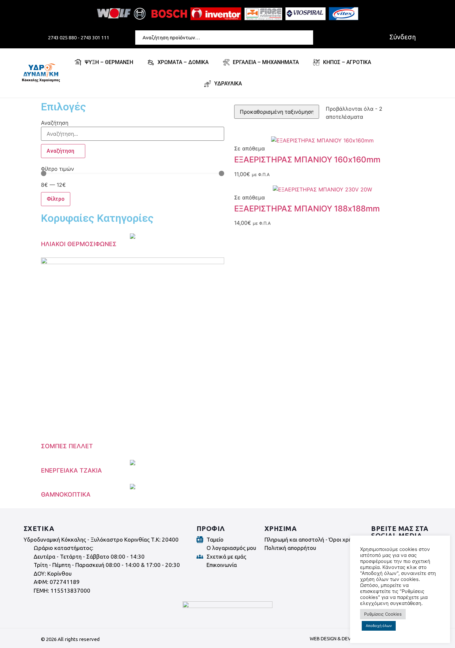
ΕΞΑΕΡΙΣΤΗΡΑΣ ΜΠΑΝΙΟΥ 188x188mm (307, 208)
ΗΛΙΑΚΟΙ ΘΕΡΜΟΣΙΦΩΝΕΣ (79, 243)
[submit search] (309, 37)
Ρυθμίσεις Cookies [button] (383, 614)
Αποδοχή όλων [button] (379, 625)
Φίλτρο (56, 199)
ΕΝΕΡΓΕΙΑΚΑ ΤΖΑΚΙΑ (71, 470)
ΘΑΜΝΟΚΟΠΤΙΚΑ (66, 494)
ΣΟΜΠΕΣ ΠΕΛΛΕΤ (67, 446)
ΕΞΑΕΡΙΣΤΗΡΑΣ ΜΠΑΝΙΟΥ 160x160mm (307, 159)
